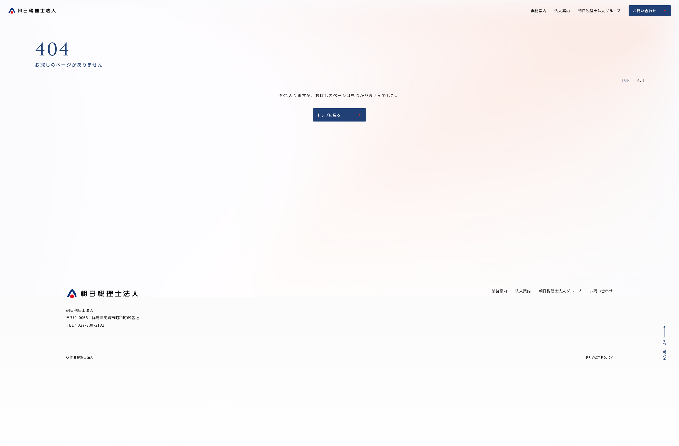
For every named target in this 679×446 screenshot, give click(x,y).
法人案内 (562, 10)
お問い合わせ (644, 10)
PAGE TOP (664, 350)
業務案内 (539, 10)
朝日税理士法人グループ (599, 10)
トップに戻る (329, 115)
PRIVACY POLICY (599, 357)
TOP (625, 80)
